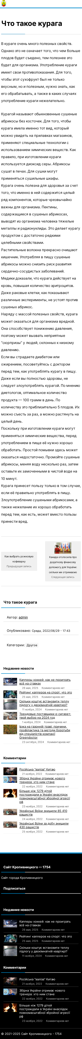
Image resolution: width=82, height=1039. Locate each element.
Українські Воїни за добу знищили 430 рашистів (44, 825)
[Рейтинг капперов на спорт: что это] (10, 694)
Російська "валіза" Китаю (37, 769)
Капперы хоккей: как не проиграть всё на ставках (45, 681)
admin (23, 617)
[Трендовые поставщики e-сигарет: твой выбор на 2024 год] (10, 716)
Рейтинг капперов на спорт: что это (45, 692)
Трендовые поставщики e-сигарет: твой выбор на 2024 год (45, 715)
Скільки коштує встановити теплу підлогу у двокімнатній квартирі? (44, 703)
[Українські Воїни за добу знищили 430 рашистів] (10, 825)
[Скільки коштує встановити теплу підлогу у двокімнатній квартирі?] (10, 704)
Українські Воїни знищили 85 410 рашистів (43, 812)
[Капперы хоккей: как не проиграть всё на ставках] (10, 682)
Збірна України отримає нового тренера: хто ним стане (42, 780)
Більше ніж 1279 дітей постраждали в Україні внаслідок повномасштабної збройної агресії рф (44, 796)
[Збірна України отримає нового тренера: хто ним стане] (10, 779)
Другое (32, 645)
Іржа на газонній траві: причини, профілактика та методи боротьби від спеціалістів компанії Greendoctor (44, 732)
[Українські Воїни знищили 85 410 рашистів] (10, 812)
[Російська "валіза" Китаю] (10, 771)
